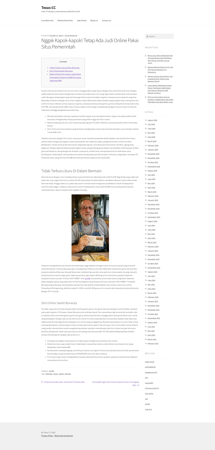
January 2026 (153, 149)
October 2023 (153, 263)
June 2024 (151, 230)
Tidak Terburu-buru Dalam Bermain (64, 67)
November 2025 (153, 158)
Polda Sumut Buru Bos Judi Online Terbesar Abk (64, 382)
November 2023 (153, 259)
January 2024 (153, 251)
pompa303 (149, 383)
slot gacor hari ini (152, 388)
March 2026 (152, 141)
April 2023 (151, 289)
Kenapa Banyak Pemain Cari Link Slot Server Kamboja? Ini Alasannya (160, 69)
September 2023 (154, 268)
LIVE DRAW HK (150, 367)
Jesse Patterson (71, 35)
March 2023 (152, 293)
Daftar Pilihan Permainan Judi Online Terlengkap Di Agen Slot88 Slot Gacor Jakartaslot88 (65, 77)
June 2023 (151, 280)
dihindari (49, 374)
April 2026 (151, 137)
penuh (61, 374)
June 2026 (151, 128)
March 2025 (152, 192)
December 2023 (153, 255)
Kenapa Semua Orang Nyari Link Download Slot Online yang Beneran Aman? (160, 78)
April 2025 (151, 187)
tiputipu (68, 374)
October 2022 (153, 314)
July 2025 (151, 175)
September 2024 (154, 217)
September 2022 (154, 318)
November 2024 (153, 208)
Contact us (106, 20)
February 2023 (153, 297)
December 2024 (153, 204)
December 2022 (153, 305)
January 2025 (153, 200)
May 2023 (151, 284)
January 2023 (153, 301)
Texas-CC (48, 7)
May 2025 (151, 183)
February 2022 (153, 343)
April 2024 (151, 238)
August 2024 (152, 221)
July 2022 (151, 327)
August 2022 (152, 322)
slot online (149, 393)
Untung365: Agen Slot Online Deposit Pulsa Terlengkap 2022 (115, 383)
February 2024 (153, 246)
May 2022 (151, 331)
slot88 (51, 371)
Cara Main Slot (47, 20)
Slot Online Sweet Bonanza (61, 71)
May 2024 (151, 234)
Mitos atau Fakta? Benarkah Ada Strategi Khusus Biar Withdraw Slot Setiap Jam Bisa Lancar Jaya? (160, 59)
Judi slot (148, 409)
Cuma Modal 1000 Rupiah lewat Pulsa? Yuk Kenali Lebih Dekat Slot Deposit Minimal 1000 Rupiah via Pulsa (160, 89)
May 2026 (151, 133)
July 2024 (151, 225)
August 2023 (152, 272)
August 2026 (152, 120)
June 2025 (151, 179)
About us (94, 20)
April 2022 (151, 335)
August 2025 (152, 170)
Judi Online (81, 20)
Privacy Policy (47, 435)
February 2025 (153, 196)
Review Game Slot (65, 20)
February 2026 (153, 145)
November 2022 (153, 310)
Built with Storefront (64, 435)
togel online (149, 362)
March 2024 (152, 242)
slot (146, 377)
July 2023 (151, 276)
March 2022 (152, 339)
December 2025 (153, 154)
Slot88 (87, 278)
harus (56, 374)
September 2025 (154, 166)
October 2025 (153, 162)
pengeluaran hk (151, 372)
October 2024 (153, 213)
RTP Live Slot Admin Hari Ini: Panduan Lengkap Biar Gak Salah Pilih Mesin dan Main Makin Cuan (160, 99)
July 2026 (151, 124)
